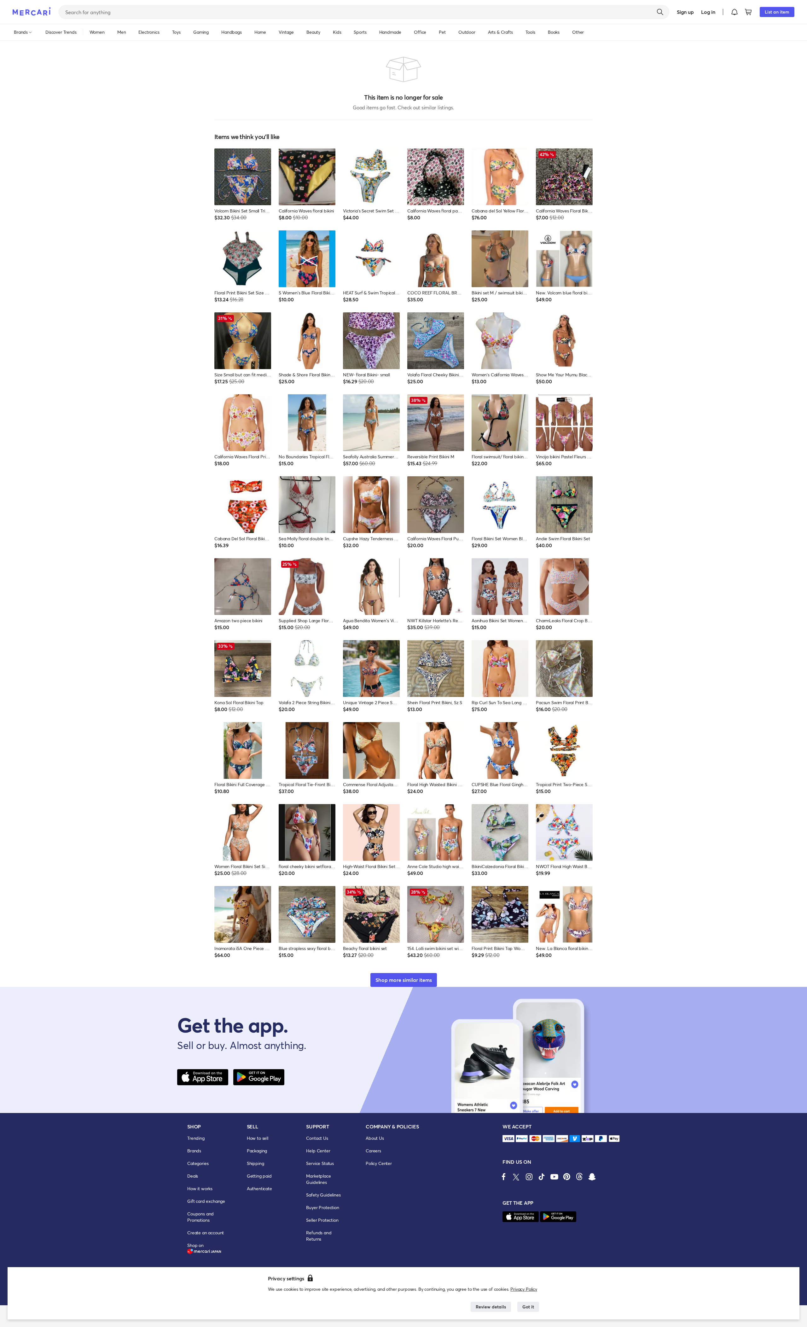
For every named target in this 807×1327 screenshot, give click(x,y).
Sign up (685, 12)
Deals (192, 1176)
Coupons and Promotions (200, 1217)
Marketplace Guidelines (318, 1179)
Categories (197, 1163)
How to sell (257, 1138)
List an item (777, 12)
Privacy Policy (523, 1289)
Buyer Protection (322, 1207)
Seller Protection (322, 1220)
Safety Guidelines (323, 1195)
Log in (708, 12)
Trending (196, 1138)
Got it (528, 1307)
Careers (373, 1151)
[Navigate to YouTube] (554, 1176)
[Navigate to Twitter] (516, 1176)
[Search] (660, 12)
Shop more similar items (403, 979)
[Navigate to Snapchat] (592, 1176)
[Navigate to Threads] (579, 1176)
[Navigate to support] (508, 1138)
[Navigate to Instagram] (529, 1176)
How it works (199, 1188)
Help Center (318, 1151)
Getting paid (259, 1176)
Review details (491, 1307)
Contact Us (317, 1138)
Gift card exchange (206, 1201)
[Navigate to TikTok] (541, 1176)
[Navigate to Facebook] (503, 1176)
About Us (375, 1138)
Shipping (255, 1163)
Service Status (320, 1163)
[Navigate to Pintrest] (566, 1176)
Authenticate (259, 1188)
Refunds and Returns (318, 1236)
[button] (734, 12)
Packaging (257, 1151)
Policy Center (379, 1163)
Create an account (205, 1233)
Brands (194, 1151)
